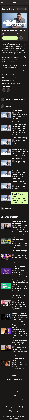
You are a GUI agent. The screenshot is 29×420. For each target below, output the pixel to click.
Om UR (13, 403)
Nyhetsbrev (14, 391)
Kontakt (14, 395)
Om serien (21, 9)
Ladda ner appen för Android (13, 383)
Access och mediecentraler (13, 399)
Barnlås (14, 387)
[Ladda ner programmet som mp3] (8, 90)
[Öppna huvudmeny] (2, 3)
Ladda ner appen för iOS (13, 379)
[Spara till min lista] (21, 38)
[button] (14, 106)
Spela (9, 38)
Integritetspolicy (13, 411)
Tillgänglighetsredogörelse (13, 407)
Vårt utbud (13, 375)
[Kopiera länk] (4, 90)
